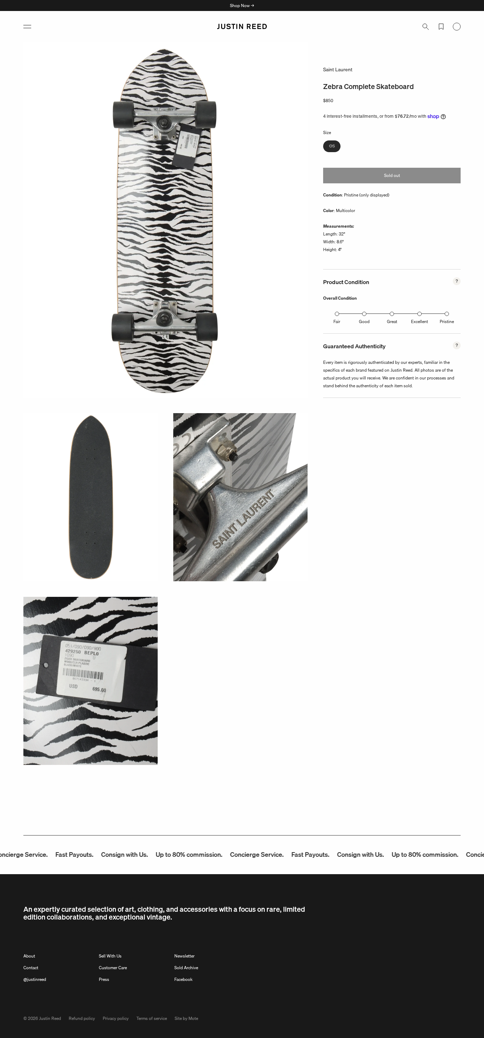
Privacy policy (116, 1018)
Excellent (419, 321)
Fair (336, 321)
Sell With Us (110, 956)
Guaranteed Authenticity (354, 346)
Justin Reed (50, 1018)
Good (364, 321)
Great (392, 321)
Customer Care (113, 967)
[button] (27, 26)
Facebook (183, 979)
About (29, 956)
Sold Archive (186, 967)
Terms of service (151, 1018)
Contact (30, 967)
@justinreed (34, 979)
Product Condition (346, 282)
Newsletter (184, 956)
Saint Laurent (338, 69)
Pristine (447, 321)
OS (335, 147)
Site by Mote (186, 1018)
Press (104, 979)
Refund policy (82, 1018)
